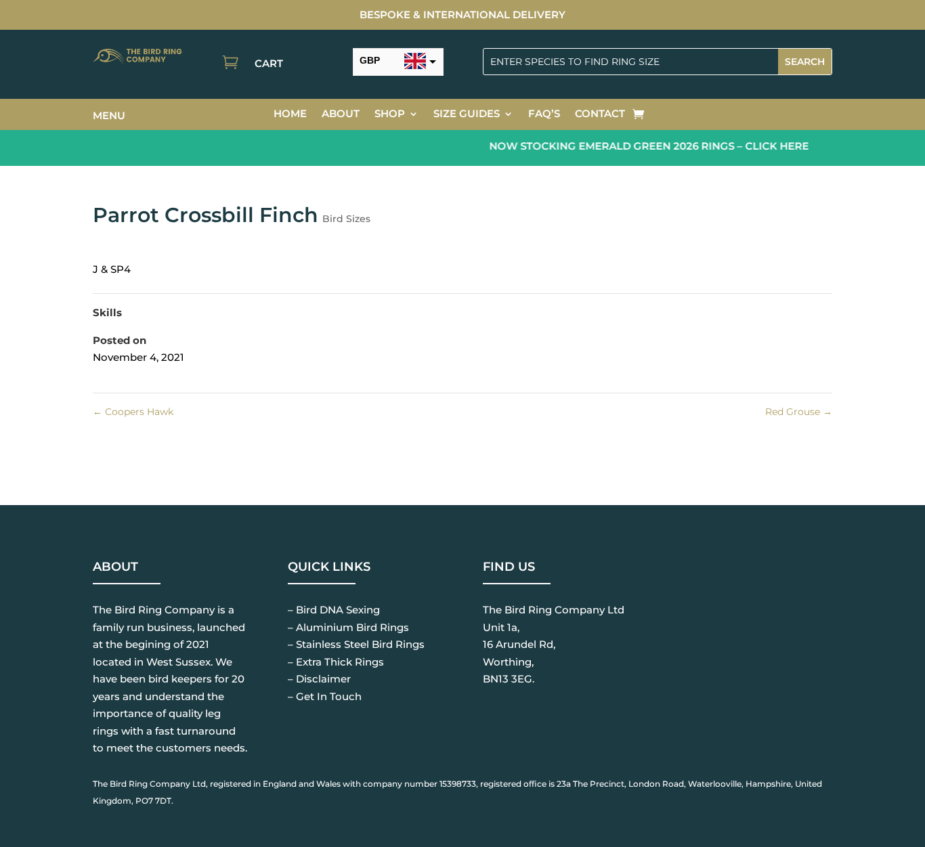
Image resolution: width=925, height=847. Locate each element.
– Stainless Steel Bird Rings (356, 644)
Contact (600, 114)
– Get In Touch (325, 696)
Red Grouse (798, 412)
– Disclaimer (319, 678)
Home (290, 114)
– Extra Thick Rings (336, 661)
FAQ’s (544, 114)
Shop (389, 114)
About (341, 114)
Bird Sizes (346, 219)
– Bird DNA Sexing (334, 609)
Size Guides (466, 114)
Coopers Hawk (133, 412)
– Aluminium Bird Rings (348, 627)
